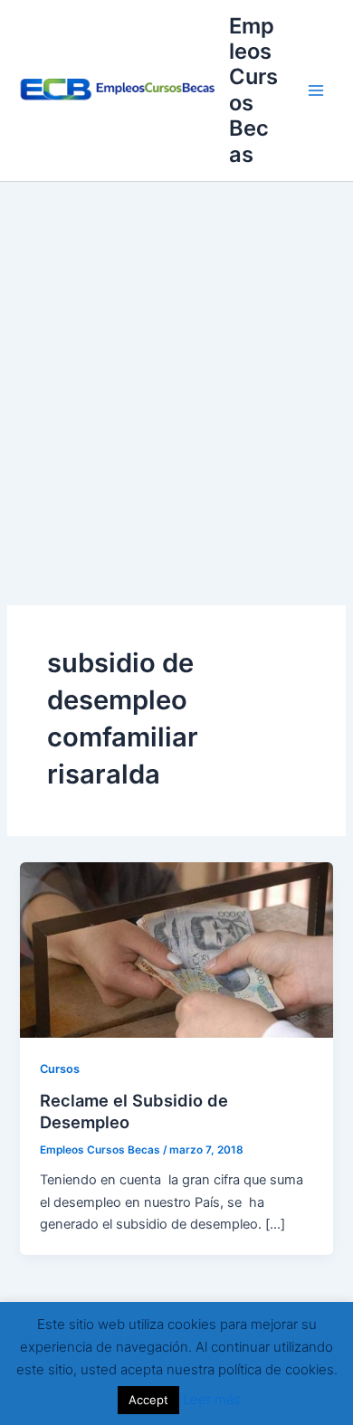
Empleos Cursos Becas (253, 90)
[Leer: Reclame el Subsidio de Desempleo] (176, 949)
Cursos (60, 1069)
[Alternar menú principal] (316, 90)
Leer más (212, 1399)
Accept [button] (148, 1399)
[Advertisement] (176, 367)
